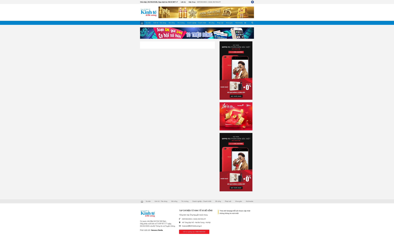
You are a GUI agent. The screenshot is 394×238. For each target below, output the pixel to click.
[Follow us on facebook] (252, 2)
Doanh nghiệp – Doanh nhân (196, 23)
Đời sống (172, 23)
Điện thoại (192, 2)
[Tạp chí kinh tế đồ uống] (148, 12)
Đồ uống (211, 23)
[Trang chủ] (142, 23)
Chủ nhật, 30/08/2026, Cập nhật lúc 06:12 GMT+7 (159, 2)
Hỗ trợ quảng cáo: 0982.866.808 (194, 232)
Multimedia (239, 23)
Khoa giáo (229, 23)
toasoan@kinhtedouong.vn (192, 226)
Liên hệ (183, 2)
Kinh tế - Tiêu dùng (159, 23)
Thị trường (180, 23)
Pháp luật (220, 23)
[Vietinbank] (236, 116)
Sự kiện (148, 23)
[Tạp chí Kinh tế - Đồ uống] (142, 201)
